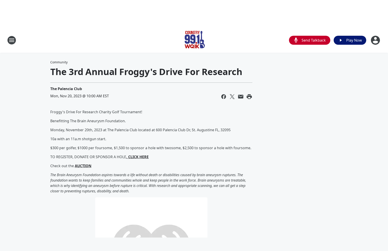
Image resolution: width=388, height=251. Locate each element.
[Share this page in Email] (241, 96)
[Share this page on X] (232, 96)
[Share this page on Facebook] (223, 96)
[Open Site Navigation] (11, 40)
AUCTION (83, 165)
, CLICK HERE (137, 156)
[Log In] (376, 40)
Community (59, 62)
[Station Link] (194, 40)
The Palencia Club (66, 88)
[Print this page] (249, 96)
